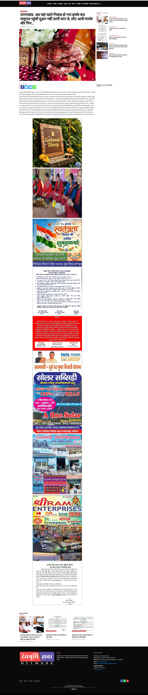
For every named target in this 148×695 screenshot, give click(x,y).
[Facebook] (22, 87)
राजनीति (78, 4)
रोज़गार (73, 4)
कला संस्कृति (85, 4)
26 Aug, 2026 (31, 641)
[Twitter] (26, 87)
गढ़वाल (29, 630)
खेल (69, 4)
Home (20, 681)
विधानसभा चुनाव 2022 (94, 4)
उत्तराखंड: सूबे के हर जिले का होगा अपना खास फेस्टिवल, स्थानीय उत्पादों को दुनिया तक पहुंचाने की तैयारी (31, 637)
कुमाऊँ (26, 11)
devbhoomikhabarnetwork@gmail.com (107, 663)
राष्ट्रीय (55, 4)
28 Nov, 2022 (32, 26)
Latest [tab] (99, 13)
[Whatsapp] (34, 87)
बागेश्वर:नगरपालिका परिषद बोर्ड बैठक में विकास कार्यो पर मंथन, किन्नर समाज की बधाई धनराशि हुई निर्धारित (118, 47)
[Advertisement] (113, 71)
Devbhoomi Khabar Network (76, 685)
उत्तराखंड (49, 4)
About (25, 681)
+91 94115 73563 (98, 669)
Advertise (37, 681)
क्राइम (65, 4)
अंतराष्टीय (60, 4)
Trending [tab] (105, 13)
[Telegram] (30, 87)
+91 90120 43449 (102, 661)
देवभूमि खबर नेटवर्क (25, 26)
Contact (31, 681)
